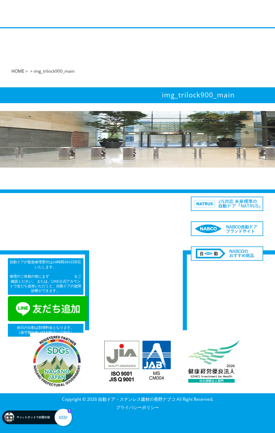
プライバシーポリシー (137, 407)
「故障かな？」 (61, 276)
